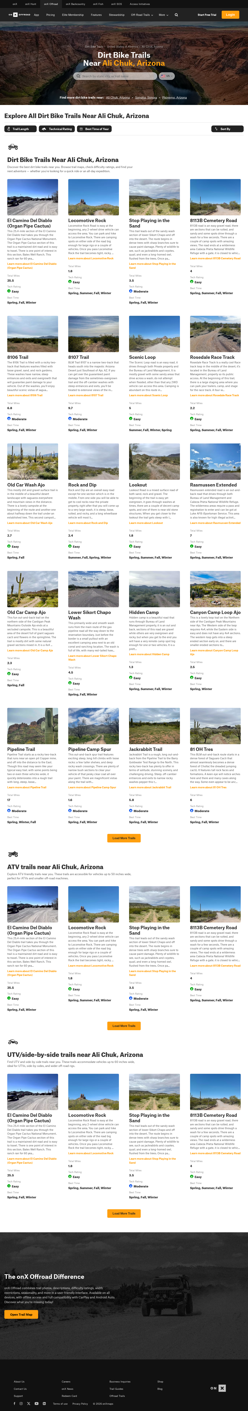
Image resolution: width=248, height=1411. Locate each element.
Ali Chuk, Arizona (118, 97)
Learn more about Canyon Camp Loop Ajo (215, 634)
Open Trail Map (21, 1314)
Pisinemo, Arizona (174, 97)
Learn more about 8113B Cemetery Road (215, 242)
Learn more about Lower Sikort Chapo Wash (93, 634)
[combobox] (118, 76)
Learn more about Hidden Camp (154, 634)
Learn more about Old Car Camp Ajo (32, 634)
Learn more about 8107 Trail (93, 374)
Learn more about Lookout (154, 502)
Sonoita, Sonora (146, 97)
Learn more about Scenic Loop (154, 374)
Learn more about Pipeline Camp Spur (93, 766)
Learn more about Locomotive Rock (93, 242)
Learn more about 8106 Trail (32, 374)
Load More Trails (124, 838)
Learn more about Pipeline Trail (32, 766)
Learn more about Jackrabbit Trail (154, 766)
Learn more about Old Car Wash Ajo (32, 502)
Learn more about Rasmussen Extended (215, 502)
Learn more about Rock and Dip (93, 502)
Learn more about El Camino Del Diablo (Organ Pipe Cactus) (32, 242)
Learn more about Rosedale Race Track (215, 374)
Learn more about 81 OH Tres (215, 766)
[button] (20, 128)
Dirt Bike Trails (94, 46)
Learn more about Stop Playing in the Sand (154, 242)
